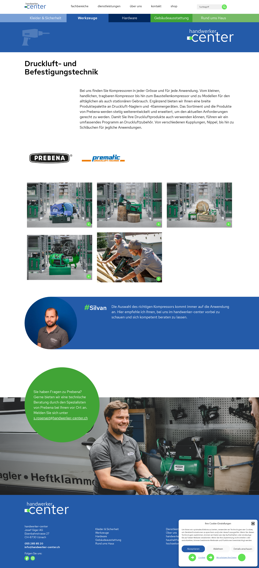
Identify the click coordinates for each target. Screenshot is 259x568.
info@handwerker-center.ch (42, 547)
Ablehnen (218, 548)
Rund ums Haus (213, 18)
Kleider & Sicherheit (45, 18)
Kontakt (156, 6)
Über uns (136, 6)
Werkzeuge (87, 18)
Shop (174, 6)
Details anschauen (243, 548)
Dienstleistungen (109, 6)
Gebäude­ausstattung (171, 18)
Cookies (201, 557)
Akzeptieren (193, 548)
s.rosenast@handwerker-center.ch (61, 418)
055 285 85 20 (34, 543)
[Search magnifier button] (224, 6)
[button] (253, 523)
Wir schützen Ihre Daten (226, 557)
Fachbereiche (79, 6)
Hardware (129, 18)
